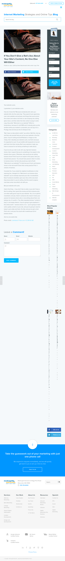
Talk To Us (32, 469)
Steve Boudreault (21, 65)
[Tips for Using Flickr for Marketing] (64, 280)
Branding (54, 137)
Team (53, 184)
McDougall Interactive (13, 558)
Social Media (55, 182)
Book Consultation (56, 3)
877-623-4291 (39, 3)
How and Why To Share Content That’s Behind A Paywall (57, 246)
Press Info (30, 510)
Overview (42, 498)
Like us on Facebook (56, 430)
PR (53, 177)
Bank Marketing (8, 502)
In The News (31, 513)
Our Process (31, 498)
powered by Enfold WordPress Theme (25, 558)
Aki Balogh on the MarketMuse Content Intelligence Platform (49, 351)
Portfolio (18, 501)
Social (53, 504)
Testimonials (19, 504)
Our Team (30, 501)
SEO (53, 180)
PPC (53, 175)
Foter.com (22, 220)
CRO (53, 157)
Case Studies (19, 498)
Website (30, 236)
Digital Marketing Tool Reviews (44, 512)
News (53, 166)
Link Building (55, 164)
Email (18, 236)
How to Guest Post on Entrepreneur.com (49, 238)
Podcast (54, 168)
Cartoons (54, 144)
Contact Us (19, 507)
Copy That (36, 65)
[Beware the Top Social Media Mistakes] (1, 280)
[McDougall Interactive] (7, 3)
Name (6, 236)
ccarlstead (15, 220)
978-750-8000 (24, 485)
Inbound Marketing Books (43, 502)
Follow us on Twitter (56, 435)
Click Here (54, 120)
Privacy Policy (32, 552)
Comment (7, 243)
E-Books (42, 507)
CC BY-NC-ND (30, 220)
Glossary (42, 517)
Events (30, 504)
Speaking (30, 507)
